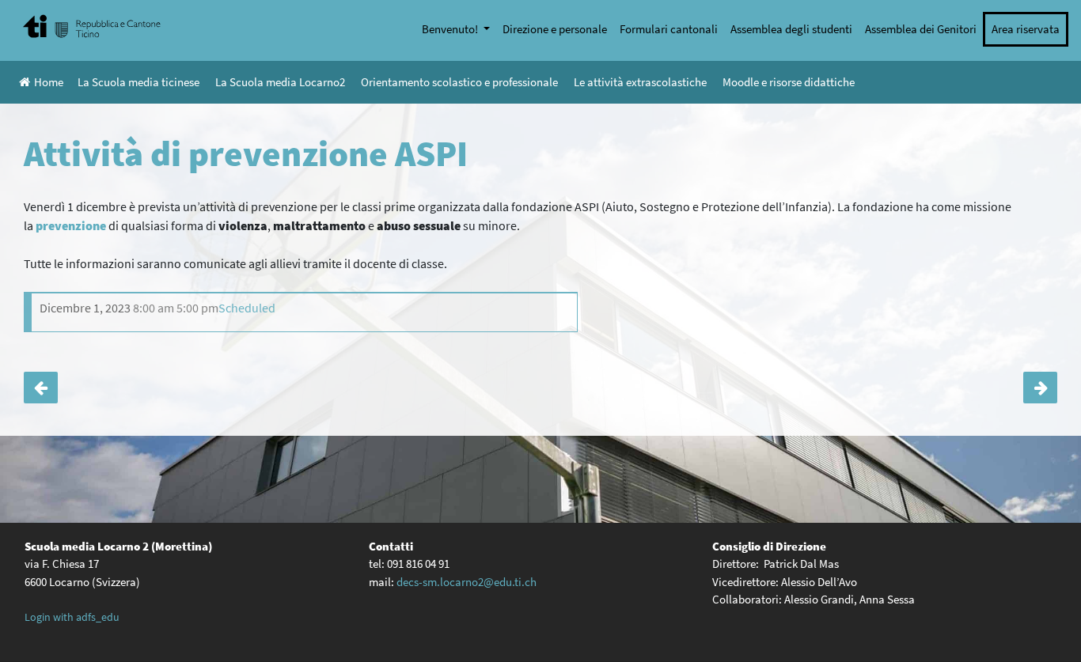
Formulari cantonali (669, 28)
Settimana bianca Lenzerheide (1040, 387)
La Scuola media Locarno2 (280, 81)
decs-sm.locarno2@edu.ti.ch (466, 581)
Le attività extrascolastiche (640, 81)
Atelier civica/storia (41, 387)
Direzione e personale (555, 28)
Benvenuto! (451, 28)
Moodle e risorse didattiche (789, 81)
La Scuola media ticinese (138, 81)
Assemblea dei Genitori (921, 28)
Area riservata (1026, 28)
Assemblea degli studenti (791, 28)
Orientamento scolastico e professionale (459, 81)
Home (48, 81)
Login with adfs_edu (72, 617)
